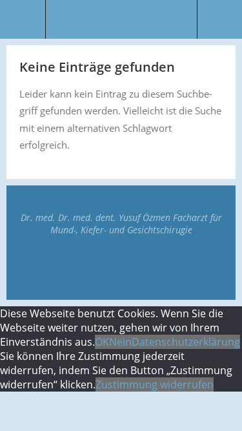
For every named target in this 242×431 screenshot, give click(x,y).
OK (102, 342)
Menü (23, 19)
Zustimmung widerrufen (155, 384)
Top (121, 267)
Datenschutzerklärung (186, 342)
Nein (120, 342)
